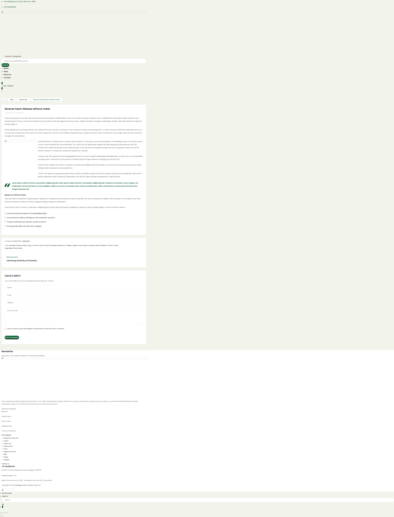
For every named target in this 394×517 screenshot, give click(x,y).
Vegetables (26, 241)
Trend (116, 245)
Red (96, 245)
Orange (68, 245)
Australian (12, 245)
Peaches (92, 245)
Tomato (110, 245)
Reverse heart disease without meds (27, 109)
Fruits (46, 245)
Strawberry (103, 245)
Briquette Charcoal (11, 438)
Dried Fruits (17, 241)
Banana (19, 245)
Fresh (41, 245)
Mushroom (61, 245)
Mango (54, 245)
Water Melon (18, 248)
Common (35, 245)
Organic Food (77, 245)
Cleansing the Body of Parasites (37, 259)
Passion (85, 245)
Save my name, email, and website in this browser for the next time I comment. (36, 329)
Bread (25, 245)
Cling (29, 245)
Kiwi (50, 245)
